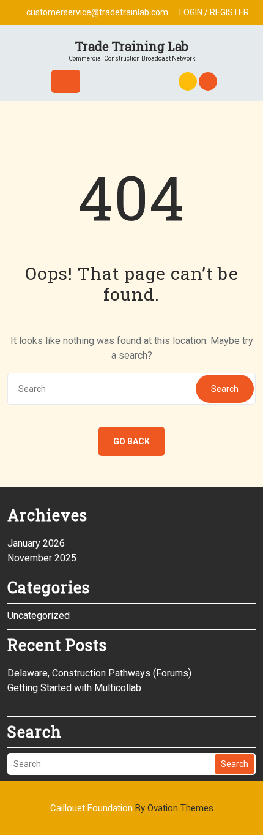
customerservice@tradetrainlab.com (97, 12)
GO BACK (131, 441)
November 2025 (41, 558)
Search (225, 389)
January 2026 (36, 543)
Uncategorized (38, 615)
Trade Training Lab (131, 46)
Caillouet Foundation (131, 808)
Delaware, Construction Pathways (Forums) (99, 673)
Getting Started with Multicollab (74, 688)
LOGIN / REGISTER (214, 12)
